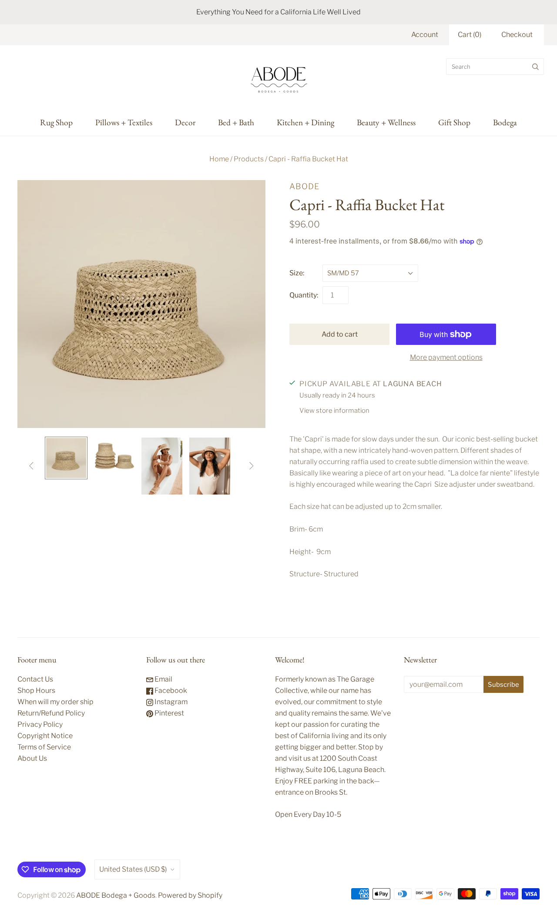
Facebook (170, 690)
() (469, 34)
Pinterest (168, 713)
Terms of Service (44, 747)
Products (249, 159)
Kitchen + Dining (305, 122)
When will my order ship (55, 702)
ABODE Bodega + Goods (115, 895)
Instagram (170, 702)
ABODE (304, 186)
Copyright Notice (45, 736)
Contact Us (35, 679)
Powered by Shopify (190, 895)
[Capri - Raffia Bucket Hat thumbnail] (66, 458)
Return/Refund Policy (51, 713)
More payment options (446, 357)
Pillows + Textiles (123, 122)
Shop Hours (36, 690)
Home (219, 159)
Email (162, 679)
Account (424, 34)
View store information (334, 411)
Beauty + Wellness (386, 122)
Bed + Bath (236, 122)
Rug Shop (56, 122)
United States (133, 869)
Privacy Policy (40, 724)
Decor (185, 122)
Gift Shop (454, 122)
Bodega (505, 122)
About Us (32, 758)
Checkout (517, 34)
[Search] (535, 66)
